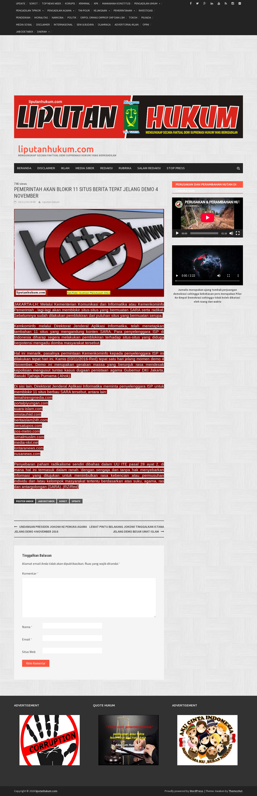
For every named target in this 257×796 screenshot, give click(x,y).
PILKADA (146, 17)
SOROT (33, 3)
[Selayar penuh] (238, 233)
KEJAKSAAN (100, 10)
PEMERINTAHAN (123, 10)
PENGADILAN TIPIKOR (28, 10)
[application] (207, 217)
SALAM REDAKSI (149, 168)
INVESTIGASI (146, 10)
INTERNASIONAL (63, 24)
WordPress (196, 791)
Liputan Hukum (51, 202)
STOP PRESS (176, 168)
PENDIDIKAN (23, 17)
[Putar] (177, 233)
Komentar (30, 573)
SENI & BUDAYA (85, 24)
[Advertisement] (128, 65)
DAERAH (42, 31)
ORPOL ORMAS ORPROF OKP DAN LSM (102, 17)
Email (27, 639)
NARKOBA (57, 17)
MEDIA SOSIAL (24, 24)
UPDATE (20, 3)
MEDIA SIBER (84, 168)
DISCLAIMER (43, 24)
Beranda (24, 168)
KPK (96, 3)
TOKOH (133, 17)
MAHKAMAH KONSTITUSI (116, 3)
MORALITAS (41, 17)
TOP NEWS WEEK (51, 3)
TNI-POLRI (84, 10)
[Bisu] (231, 233)
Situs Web (29, 652)
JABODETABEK (24, 31)
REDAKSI (106, 168)
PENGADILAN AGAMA (59, 10)
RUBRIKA (125, 168)
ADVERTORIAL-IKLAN (127, 24)
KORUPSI (70, 3)
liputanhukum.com (56, 149)
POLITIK (71, 17)
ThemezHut (235, 791)
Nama (27, 627)
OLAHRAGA (104, 24)
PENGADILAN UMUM (145, 3)
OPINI (146, 24)
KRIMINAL (84, 3)
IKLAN (65, 168)
